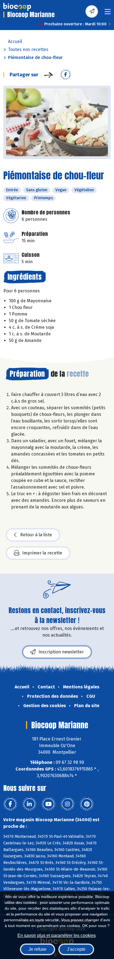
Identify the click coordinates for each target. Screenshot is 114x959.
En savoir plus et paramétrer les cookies (56, 935)
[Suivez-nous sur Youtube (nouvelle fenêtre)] (48, 804)
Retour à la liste (36, 534)
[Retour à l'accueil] (17, 7)
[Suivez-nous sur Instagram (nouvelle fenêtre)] (67, 804)
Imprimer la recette (42, 553)
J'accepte (76, 949)
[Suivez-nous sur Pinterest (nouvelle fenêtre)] (87, 804)
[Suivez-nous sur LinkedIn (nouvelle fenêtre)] (29, 804)
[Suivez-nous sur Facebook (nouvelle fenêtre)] (10, 804)
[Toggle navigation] (108, 13)
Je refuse (37, 949)
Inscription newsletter (61, 651)
